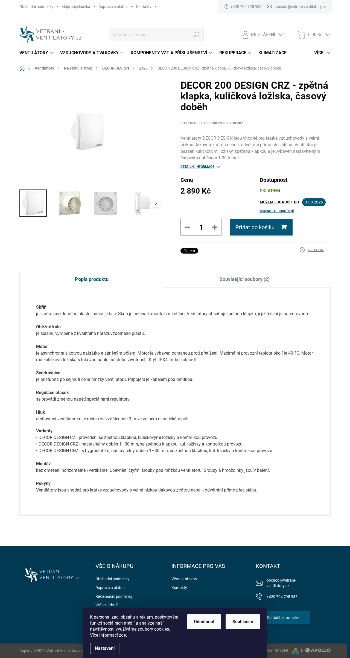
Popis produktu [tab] (92, 279)
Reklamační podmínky (114, 596)
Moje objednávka (76, 6)
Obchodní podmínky (36, 6)
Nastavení (105, 648)
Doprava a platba (113, 6)
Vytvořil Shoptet (274, 650)
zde (122, 635)
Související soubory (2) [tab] (245, 279)
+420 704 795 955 (282, 596)
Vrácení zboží (106, 605)
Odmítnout (204, 621)
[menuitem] (37, 53)
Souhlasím (242, 621)
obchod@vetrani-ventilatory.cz (281, 583)
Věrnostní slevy (184, 579)
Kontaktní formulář (283, 617)
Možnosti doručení (277, 211)
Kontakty (143, 6)
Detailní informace (197, 167)
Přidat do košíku (255, 227)
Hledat (196, 34)
